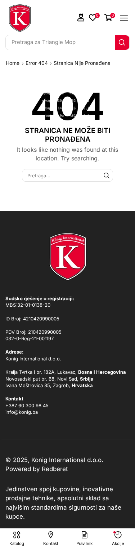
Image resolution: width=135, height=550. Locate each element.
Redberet (55, 469)
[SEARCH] (106, 175)
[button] (81, 17)
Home (12, 63)
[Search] (122, 42)
